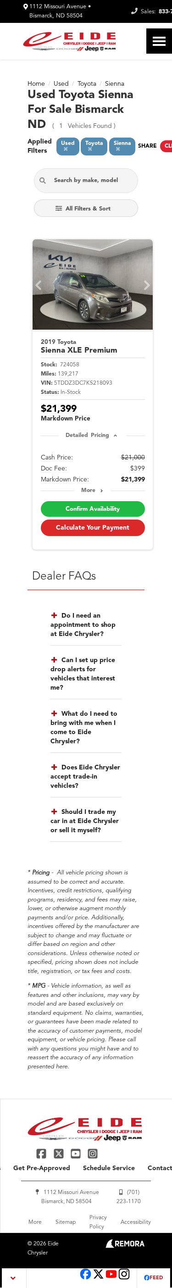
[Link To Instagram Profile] (92, 1153)
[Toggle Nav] (159, 41)
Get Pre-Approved (41, 1168)
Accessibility (136, 1222)
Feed (156, 1278)
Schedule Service (109, 1168)
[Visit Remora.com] (124, 1246)
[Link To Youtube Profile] (111, 1278)
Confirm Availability (93, 509)
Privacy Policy (98, 1222)
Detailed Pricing (87, 435)
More (88, 490)
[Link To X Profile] (59, 1153)
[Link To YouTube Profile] (76, 1153)
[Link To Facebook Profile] (42, 1153)
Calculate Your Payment (92, 528)
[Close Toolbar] (14, 1278)
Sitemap (65, 1222)
